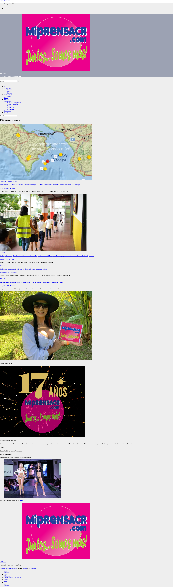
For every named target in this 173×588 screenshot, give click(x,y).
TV (5, 582)
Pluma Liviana (8, 94)
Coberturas (7, 576)
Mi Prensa (3, 73)
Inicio (5, 86)
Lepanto (9, 91)
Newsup (24, 568)
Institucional (7, 573)
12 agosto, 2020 (4, 286)
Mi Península (7, 88)
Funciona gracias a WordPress (8, 568)
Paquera (9, 93)
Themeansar (32, 568)
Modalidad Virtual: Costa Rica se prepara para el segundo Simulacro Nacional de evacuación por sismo (31, 282)
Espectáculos (7, 101)
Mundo (6, 579)
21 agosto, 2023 (4, 188)
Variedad (9, 106)
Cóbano (9, 90)
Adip (5, 574)
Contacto (6, 585)
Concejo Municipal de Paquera (12, 577)
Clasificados (7, 111)
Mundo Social (11, 107)
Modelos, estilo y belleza (14, 102)
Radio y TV (10, 109)
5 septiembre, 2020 (5, 272)
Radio (5, 581)
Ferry (5, 584)
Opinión (9, 96)
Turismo (6, 112)
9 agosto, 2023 (4, 259)
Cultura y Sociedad (12, 104)
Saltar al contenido (5, 1)
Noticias (6, 98)
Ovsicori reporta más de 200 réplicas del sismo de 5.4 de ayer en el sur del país (23, 269)
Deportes (6, 99)
